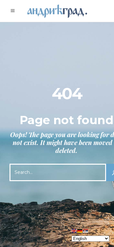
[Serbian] (86, 230)
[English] (74, 230)
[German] (80, 230)
